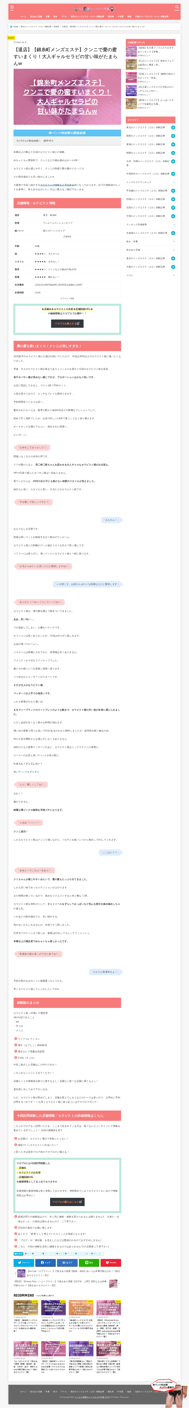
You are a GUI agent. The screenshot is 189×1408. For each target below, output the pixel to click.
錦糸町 (11, 38)
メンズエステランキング (138, 182)
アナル (64, 16)
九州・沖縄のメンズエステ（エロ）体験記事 (148, 163)
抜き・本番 (132, 241)
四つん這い (98, 1254)
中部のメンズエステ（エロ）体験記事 (145, 216)
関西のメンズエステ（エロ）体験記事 (145, 153)
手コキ (70, 1254)
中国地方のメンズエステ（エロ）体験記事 (148, 174)
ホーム (23, 16)
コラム (129, 275)
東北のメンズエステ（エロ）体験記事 (145, 127)
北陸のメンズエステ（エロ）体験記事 (145, 207)
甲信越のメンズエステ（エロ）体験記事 (146, 190)
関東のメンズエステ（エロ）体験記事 (145, 136)
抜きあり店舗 (36, 16)
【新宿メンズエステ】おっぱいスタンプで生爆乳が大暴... (156, 102)
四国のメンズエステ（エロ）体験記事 (145, 199)
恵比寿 (111, 16)
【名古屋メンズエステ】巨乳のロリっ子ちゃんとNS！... (156, 89)
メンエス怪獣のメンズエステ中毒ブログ (92, 1397)
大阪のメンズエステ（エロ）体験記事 (151, 16)
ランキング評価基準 (136, 224)
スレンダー (49, 1254)
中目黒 (121, 16)
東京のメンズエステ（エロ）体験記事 (87, 16)
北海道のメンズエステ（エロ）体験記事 (146, 233)
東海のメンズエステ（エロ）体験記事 (145, 144)
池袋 (129, 16)
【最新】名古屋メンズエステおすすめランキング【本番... (156, 50)
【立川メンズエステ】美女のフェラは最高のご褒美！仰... (156, 63)
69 (28, 1254)
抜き (55, 16)
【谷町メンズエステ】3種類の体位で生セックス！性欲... (156, 76)
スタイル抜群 (83, 1254)
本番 (48, 16)
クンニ (37, 1254)
